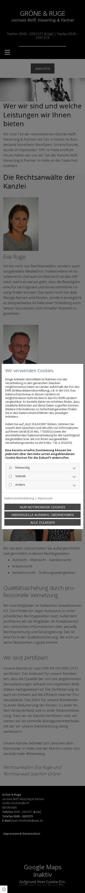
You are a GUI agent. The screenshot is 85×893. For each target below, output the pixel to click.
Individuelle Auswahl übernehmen (42, 514)
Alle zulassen (43, 522)
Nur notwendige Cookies (42, 507)
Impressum (45, 498)
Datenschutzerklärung (19, 498)
